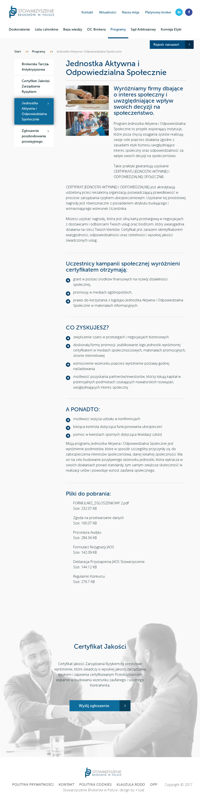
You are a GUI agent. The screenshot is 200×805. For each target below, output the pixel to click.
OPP (153, 785)
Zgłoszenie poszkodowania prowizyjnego (34, 136)
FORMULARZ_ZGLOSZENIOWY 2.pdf (101, 503)
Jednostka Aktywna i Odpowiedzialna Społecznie (34, 111)
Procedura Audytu (87, 532)
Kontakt (87, 12)
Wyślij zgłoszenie (94, 705)
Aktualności (107, 12)
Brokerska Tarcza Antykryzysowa (35, 67)
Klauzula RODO (131, 785)
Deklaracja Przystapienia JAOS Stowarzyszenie (109, 561)
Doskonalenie (19, 29)
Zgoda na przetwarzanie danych (98, 517)
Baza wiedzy (72, 29)
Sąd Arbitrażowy (143, 29)
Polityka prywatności (33, 785)
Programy (118, 29)
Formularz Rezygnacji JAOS (93, 547)
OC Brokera (96, 29)
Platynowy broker (158, 12)
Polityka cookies (95, 785)
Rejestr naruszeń (166, 44)
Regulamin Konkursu (89, 576)
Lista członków (46, 29)
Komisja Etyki (171, 29)
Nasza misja (130, 12)
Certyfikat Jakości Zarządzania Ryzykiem (36, 86)
